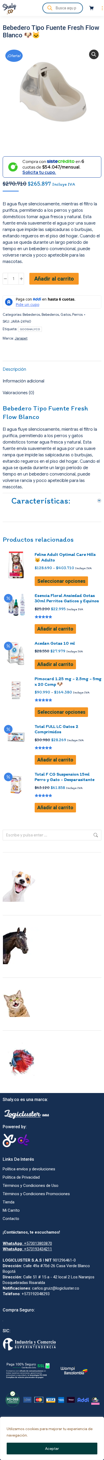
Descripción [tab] (14, 369)
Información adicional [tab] (23, 381)
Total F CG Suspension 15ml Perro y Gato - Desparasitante (64, 776)
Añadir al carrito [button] (55, 629)
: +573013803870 (27, 1243)
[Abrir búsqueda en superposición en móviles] (62, 8)
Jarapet (21, 338)
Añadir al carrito (54, 279)
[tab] (52, 499)
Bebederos (31, 314)
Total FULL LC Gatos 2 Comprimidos (56, 729)
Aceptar (52, 1448)
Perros (77, 314)
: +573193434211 (27, 1249)
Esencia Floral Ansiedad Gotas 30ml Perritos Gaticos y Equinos (67, 598)
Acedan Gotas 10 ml (55, 643)
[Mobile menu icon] (101, 8)
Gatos (66, 314)
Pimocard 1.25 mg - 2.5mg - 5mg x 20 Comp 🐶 (68, 681)
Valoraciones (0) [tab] (18, 393)
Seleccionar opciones (61, 581)
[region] (52, 1438)
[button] (94, 54)
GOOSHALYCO (30, 329)
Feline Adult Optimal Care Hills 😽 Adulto (65, 557)
